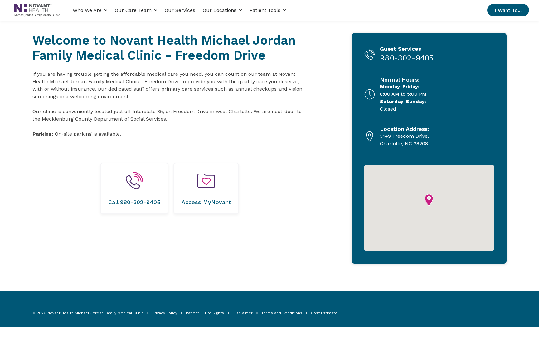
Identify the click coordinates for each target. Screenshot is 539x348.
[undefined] (134, 188)
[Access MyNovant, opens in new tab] (206, 188)
